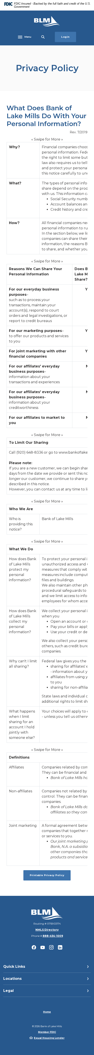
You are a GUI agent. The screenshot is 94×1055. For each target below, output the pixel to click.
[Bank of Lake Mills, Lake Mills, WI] (47, 21)
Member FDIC (47, 1032)
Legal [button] (8, 991)
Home (47, 1011)
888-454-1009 (53, 935)
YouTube (42, 947)
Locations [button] (12, 979)
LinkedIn (60, 947)
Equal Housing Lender (49, 1037)
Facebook (34, 947)
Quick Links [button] (14, 966)
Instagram (51, 947)
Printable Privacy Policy (50, 875)
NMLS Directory (47, 929)
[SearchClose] (43, 37)
